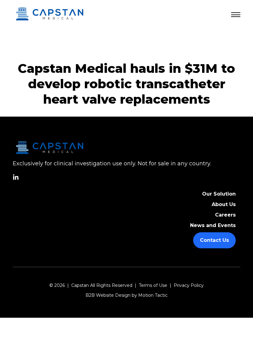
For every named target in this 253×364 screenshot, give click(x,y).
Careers (225, 215)
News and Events (213, 225)
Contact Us (214, 240)
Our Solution (219, 194)
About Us (224, 204)
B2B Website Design (108, 295)
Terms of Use (153, 285)
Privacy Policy (189, 285)
